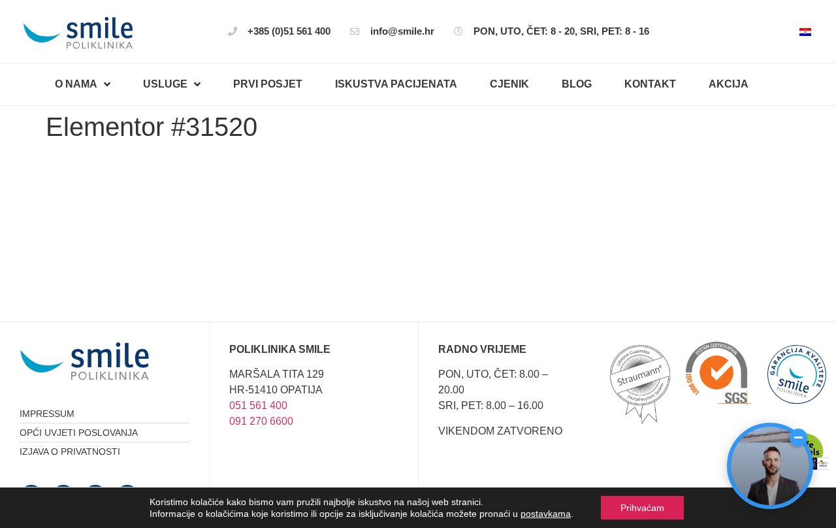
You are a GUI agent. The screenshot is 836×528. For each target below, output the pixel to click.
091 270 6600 (261, 421)
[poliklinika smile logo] (78, 33)
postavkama (546, 513)
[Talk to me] (770, 466)
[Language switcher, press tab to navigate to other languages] (805, 31)
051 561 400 (258, 405)
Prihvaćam (642, 508)
